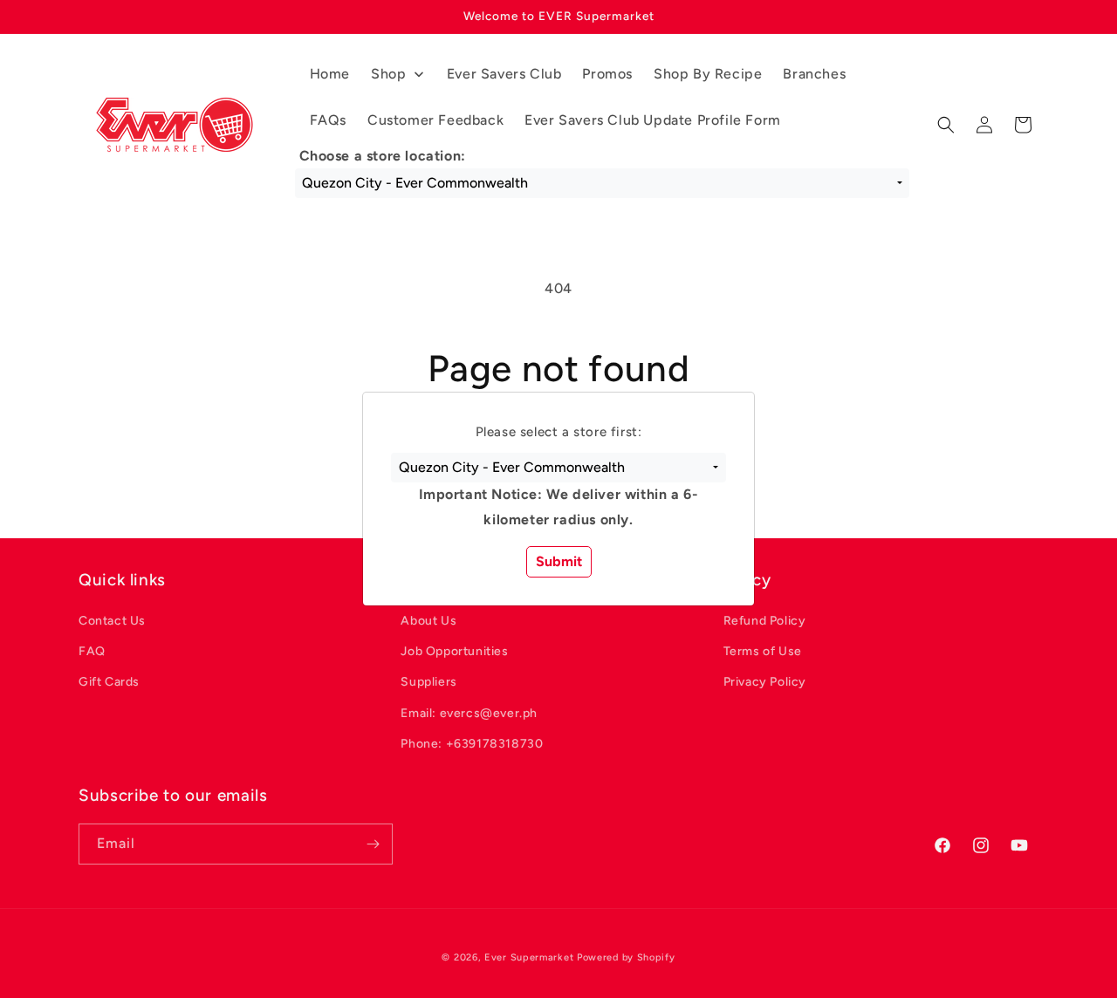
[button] (558, 467)
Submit (559, 561)
